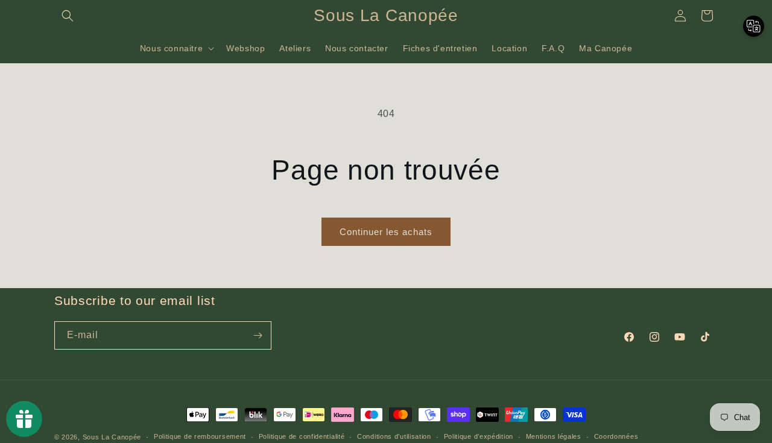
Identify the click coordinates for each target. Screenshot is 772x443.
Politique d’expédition (478, 436)
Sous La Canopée (112, 437)
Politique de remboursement (200, 436)
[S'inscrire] (257, 335)
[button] (67, 15)
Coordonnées (616, 436)
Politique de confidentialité (302, 436)
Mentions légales (553, 436)
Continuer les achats (386, 232)
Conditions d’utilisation (394, 436)
